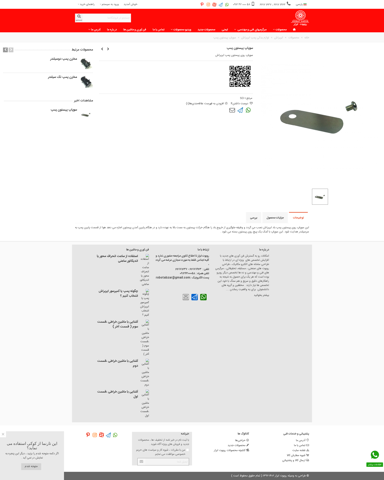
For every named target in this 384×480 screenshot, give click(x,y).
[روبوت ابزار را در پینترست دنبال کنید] (202, 4)
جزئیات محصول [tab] (275, 217)
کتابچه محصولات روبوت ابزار (229, 450)
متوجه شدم (31, 466)
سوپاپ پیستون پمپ (64, 110)
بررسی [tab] (253, 217)
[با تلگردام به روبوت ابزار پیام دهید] (240, 110)
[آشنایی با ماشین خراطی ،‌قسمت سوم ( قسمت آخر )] (144, 338)
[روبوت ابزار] (300, 18)
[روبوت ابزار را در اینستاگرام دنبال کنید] (208, 4)
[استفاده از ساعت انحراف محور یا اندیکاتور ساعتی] (144, 270)
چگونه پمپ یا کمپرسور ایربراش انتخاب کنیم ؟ (118, 294)
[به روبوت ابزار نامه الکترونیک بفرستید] (232, 110)
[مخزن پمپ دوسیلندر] (86, 64)
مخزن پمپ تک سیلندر (62, 77)
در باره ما (112, 30)
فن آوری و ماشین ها (134, 30)
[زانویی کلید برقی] (102, 49)
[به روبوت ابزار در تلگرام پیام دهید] (220, 4)
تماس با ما (158, 30)
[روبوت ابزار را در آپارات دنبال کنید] (214, 4)
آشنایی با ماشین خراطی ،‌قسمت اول (117, 394)
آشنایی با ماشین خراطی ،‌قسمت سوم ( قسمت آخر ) (117, 324)
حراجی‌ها (240, 440)
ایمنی (225, 30)
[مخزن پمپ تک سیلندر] (86, 82)
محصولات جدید (206, 30)
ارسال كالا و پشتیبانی (293, 460)
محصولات (281, 30)
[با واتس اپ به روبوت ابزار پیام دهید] (248, 110)
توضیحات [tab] (298, 217)
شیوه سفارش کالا (296, 455)
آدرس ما (96, 30)
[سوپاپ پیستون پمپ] (86, 115)
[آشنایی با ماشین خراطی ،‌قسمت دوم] (144, 373)
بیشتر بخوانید (261, 295)
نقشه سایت (298, 450)
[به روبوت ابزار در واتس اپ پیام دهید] (226, 4)
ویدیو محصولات (182, 30)
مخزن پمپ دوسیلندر (63, 59)
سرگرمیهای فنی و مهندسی (252, 30)
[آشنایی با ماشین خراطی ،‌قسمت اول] (144, 404)
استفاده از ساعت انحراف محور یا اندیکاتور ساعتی (117, 259)
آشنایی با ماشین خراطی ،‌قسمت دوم (117, 363)
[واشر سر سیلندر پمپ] (108, 49)
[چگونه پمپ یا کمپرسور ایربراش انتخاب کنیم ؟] (144, 303)
